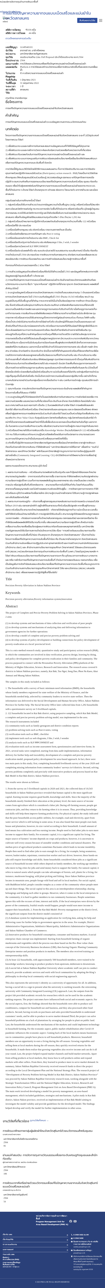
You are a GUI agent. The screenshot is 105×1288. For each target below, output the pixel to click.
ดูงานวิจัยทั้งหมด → (39, 1120)
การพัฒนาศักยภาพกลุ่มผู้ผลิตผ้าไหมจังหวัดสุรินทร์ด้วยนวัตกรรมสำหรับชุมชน (48, 1130)
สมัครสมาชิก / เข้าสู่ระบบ (11, 1267)
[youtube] (75, 1221)
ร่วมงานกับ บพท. (9, 1254)
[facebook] (70, 1221)
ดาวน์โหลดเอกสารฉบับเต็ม (18, 38)
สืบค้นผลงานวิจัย (87, 20)
